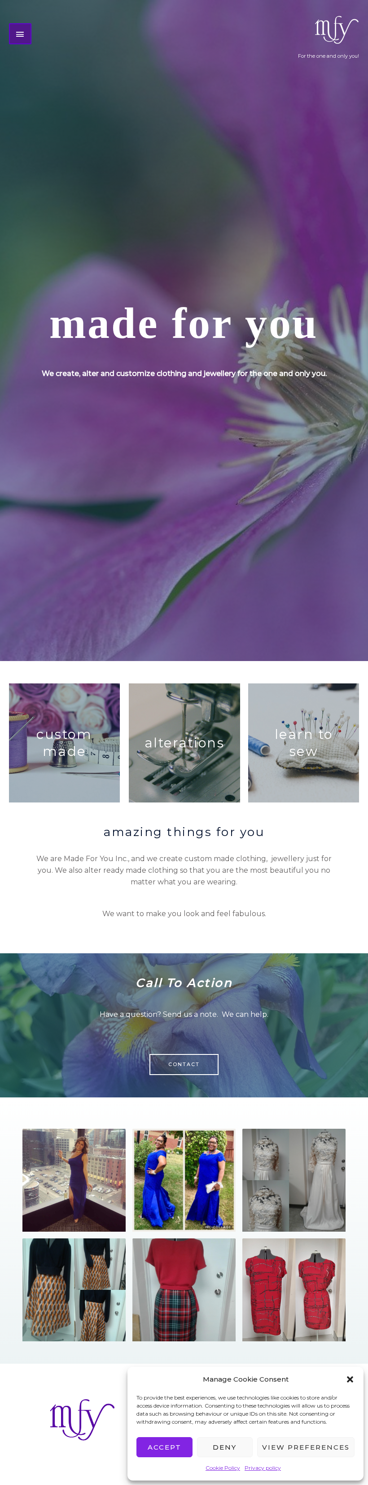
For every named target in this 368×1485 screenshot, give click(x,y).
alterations (185, 743)
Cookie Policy (223, 1467)
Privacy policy (263, 1467)
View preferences (306, 1447)
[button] (350, 1379)
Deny (225, 1447)
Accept (164, 1447)
